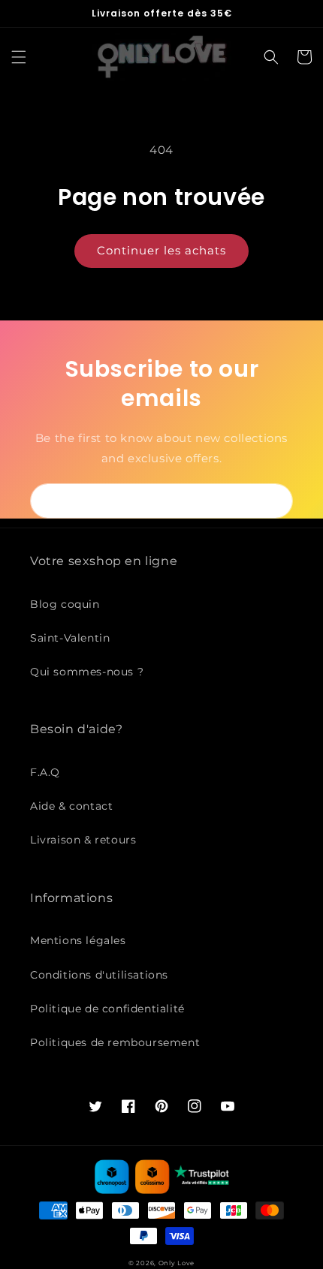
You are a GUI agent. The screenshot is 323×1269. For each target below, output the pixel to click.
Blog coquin (65, 604)
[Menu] (18, 57)
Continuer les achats (161, 250)
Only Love (176, 1263)
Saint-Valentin (70, 638)
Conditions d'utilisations (99, 975)
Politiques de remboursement (115, 1042)
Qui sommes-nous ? (86, 671)
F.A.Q (45, 772)
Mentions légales (78, 940)
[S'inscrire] (275, 501)
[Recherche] (271, 57)
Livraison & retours (83, 840)
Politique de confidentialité (107, 1008)
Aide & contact (71, 806)
